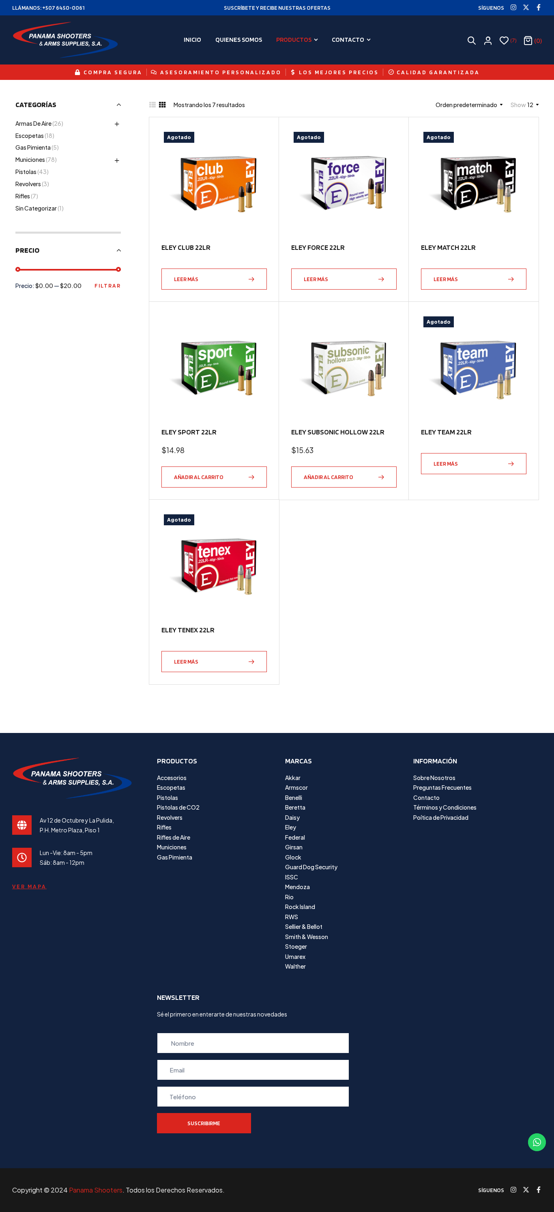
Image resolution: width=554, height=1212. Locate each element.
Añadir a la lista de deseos (257, 139)
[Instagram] (513, 7)
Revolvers (28, 183)
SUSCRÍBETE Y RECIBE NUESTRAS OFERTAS (277, 7)
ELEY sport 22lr (189, 432)
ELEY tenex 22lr (188, 629)
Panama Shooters (95, 1190)
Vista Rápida (257, 159)
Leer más (186, 279)
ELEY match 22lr (448, 247)
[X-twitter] (526, 7)
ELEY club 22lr (185, 247)
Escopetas (29, 135)
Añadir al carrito (198, 477)
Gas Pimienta (33, 147)
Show (518, 104)
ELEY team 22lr (446, 432)
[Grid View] (162, 104)
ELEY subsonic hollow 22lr (337, 432)
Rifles (22, 196)
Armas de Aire (33, 123)
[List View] (152, 104)
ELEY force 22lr (318, 247)
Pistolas (26, 171)
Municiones (30, 159)
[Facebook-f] (538, 7)
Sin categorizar (36, 208)
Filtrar (107, 285)
